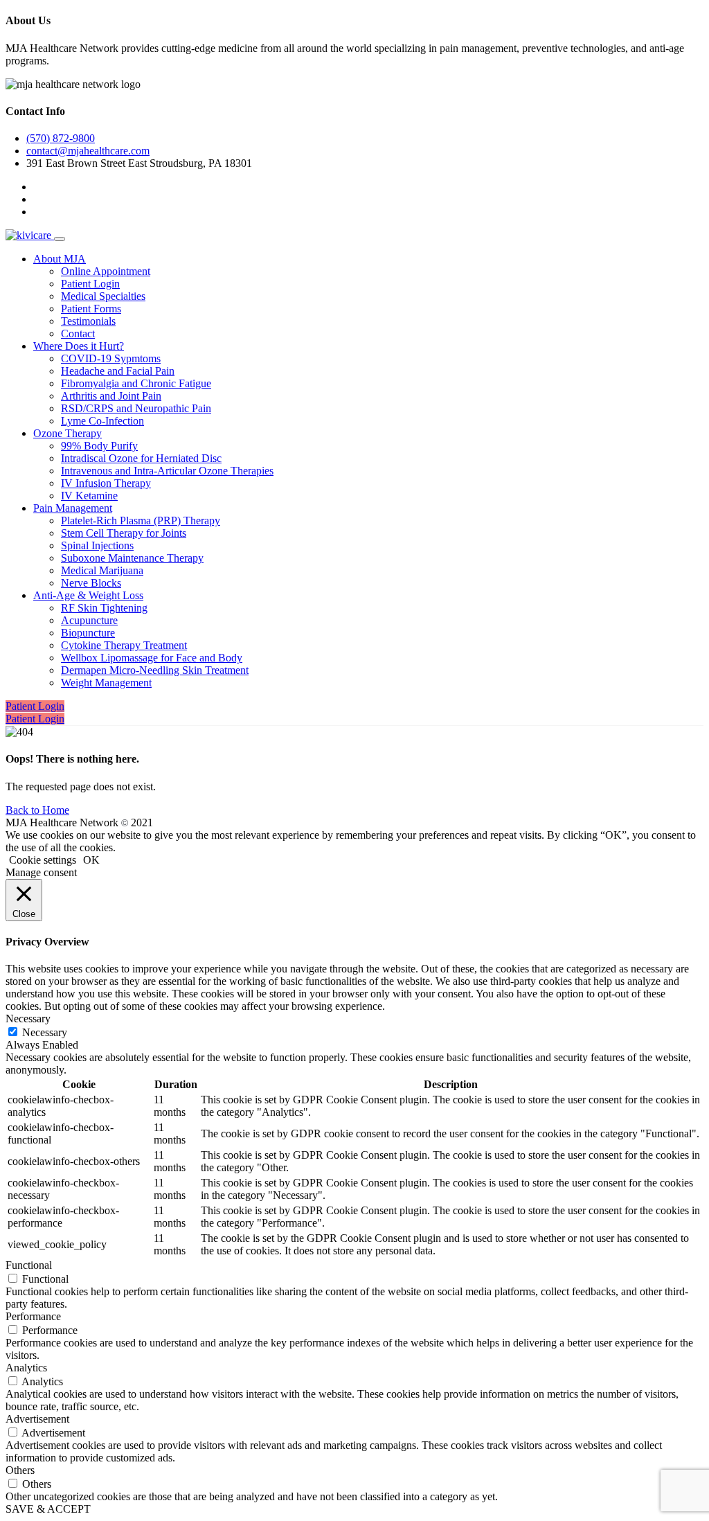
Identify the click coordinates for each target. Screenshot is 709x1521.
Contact (78, 333)
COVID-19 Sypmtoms (111, 358)
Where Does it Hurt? (78, 346)
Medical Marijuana (102, 570)
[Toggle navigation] (59, 239)
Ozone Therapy (67, 433)
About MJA (59, 259)
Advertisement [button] (37, 1419)
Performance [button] (33, 1316)
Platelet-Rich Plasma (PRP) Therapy (140, 520)
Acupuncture (89, 620)
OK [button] (91, 860)
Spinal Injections (97, 545)
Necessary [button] (28, 1018)
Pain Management (72, 508)
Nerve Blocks (91, 583)
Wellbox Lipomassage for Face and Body (151, 658)
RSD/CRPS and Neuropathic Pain (136, 408)
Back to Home (37, 810)
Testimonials (88, 321)
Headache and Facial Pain (117, 371)
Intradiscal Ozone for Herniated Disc (141, 458)
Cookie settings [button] (42, 860)
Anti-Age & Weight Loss (88, 595)
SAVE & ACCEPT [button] (48, 1509)
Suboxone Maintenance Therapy (132, 558)
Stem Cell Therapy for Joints (123, 533)
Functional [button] (29, 1265)
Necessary (44, 1032)
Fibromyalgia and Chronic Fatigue (136, 383)
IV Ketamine (89, 495)
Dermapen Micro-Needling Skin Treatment (155, 670)
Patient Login (90, 284)
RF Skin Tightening (104, 608)
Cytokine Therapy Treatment (124, 645)
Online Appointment (105, 271)
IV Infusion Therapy (106, 483)
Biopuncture (88, 633)
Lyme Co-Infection (102, 421)
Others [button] (20, 1470)
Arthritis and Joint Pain (111, 396)
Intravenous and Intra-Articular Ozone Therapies (167, 471)
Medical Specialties (103, 296)
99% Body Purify (99, 446)
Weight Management (106, 682)
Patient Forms (91, 308)
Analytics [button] (26, 1367)
